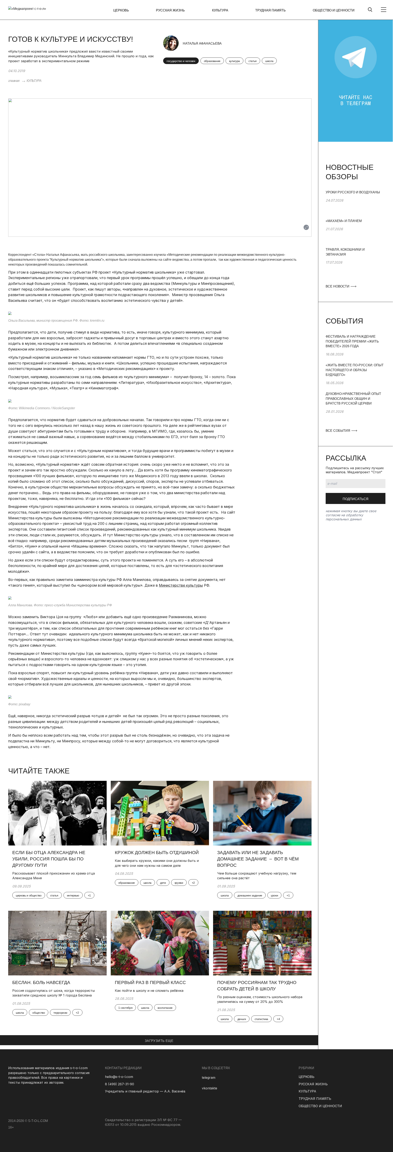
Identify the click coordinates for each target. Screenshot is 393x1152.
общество (38, 1012)
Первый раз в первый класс (150, 982)
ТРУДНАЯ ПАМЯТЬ (270, 10)
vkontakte (209, 1088)
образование (212, 61)
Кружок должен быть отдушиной (157, 852)
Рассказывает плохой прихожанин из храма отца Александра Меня (53, 875)
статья (252, 61)
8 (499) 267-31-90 (119, 1084)
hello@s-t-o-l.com (119, 1077)
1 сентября (125, 1007)
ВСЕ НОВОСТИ (338, 286)
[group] (355, 204)
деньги (241, 1019)
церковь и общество (29, 895)
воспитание (165, 1007)
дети (163, 882)
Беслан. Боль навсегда (41, 982)
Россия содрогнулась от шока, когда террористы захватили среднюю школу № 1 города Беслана (53, 993)
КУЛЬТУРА (220, 10)
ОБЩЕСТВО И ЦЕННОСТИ (334, 10)
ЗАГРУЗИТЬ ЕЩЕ (159, 1041)
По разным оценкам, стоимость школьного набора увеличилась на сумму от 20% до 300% (259, 999)
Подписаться (355, 499)
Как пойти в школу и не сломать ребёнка (149, 991)
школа (269, 61)
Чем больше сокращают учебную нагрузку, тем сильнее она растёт (256, 875)
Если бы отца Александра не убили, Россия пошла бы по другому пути (48, 859)
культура (234, 61)
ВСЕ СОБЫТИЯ (338, 430)
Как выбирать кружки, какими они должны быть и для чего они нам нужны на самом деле (157, 863)
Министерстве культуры (181, 585)
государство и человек (181, 61)
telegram (208, 1077)
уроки (274, 895)
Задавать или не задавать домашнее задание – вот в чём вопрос (258, 859)
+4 (278, 1019)
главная (13, 80)
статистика (261, 1019)
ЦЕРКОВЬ (121, 10)
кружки (179, 882)
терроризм (60, 1012)
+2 (193, 882)
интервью (73, 895)
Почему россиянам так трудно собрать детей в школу (256, 985)
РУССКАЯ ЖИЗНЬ (170, 10)
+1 (89, 895)
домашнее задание (249, 895)
